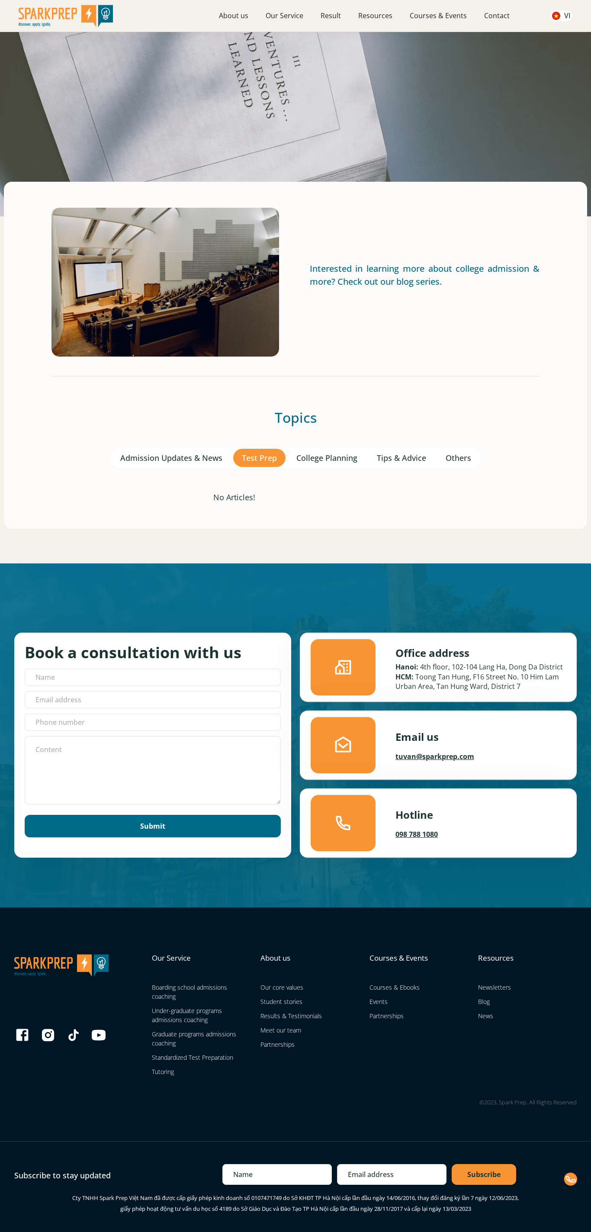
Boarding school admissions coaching (189, 991)
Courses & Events (438, 15)
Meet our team (280, 1030)
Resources (375, 15)
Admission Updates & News (171, 458)
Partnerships (277, 1044)
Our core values (281, 987)
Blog (484, 1001)
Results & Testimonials (291, 1016)
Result (331, 15)
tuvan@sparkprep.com (434, 756)
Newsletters (494, 987)
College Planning (326, 458)
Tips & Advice (401, 458)
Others (458, 458)
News (485, 1016)
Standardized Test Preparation (192, 1057)
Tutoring (163, 1072)
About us (233, 15)
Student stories (281, 1001)
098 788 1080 (416, 834)
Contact (497, 15)
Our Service (284, 15)
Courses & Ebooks (394, 987)
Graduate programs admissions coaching (194, 1038)
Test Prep (259, 458)
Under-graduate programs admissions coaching (187, 1015)
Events (378, 1001)
